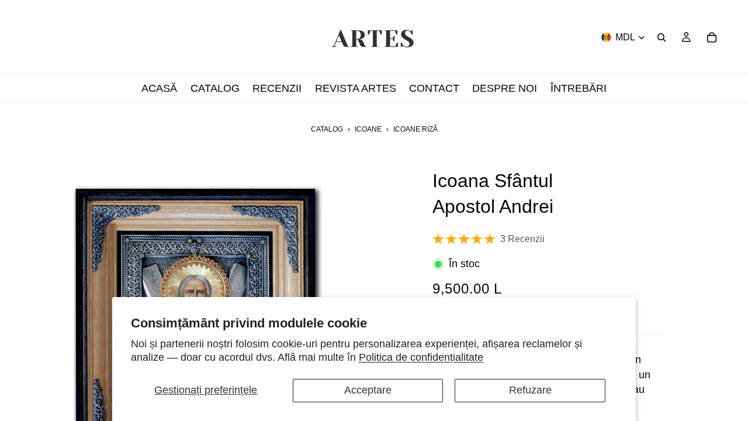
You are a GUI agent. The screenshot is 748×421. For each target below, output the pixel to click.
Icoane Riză (415, 129)
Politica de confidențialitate (421, 357)
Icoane (368, 129)
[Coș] (712, 37)
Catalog (327, 129)
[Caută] (661, 37)
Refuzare (530, 390)
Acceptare (368, 390)
